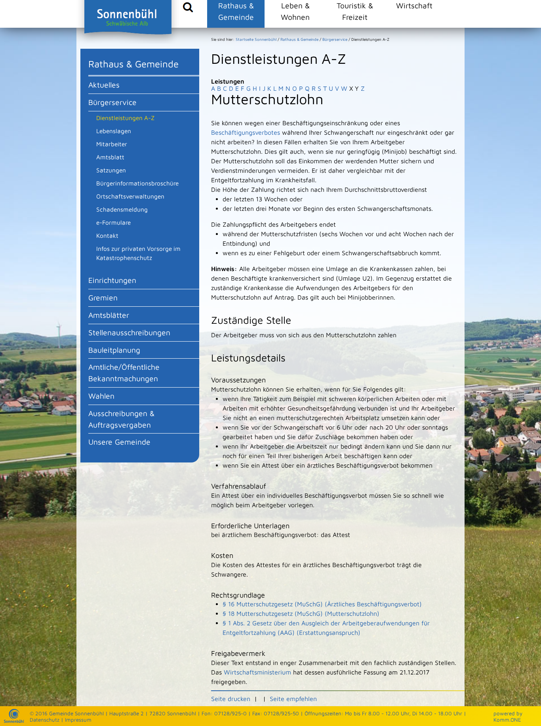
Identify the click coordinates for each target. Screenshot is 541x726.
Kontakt (107, 235)
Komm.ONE (507, 719)
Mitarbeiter (111, 143)
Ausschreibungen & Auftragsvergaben (121, 419)
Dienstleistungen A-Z (125, 117)
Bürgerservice (112, 102)
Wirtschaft (414, 5)
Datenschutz (44, 719)
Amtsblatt (110, 156)
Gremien (103, 297)
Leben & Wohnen (295, 11)
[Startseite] (14, 721)
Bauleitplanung (114, 349)
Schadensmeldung (122, 209)
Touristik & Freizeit (355, 11)
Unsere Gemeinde (119, 441)
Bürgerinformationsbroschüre (137, 183)
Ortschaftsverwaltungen (130, 196)
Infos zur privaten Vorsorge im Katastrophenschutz (138, 253)
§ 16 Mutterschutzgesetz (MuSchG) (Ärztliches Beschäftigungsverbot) (322, 604)
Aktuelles (104, 84)
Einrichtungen (112, 280)
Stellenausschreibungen (129, 332)
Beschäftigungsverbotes (245, 132)
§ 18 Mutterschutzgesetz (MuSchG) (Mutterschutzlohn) (301, 613)
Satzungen (111, 170)
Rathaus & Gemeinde (236, 11)
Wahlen (101, 395)
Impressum (78, 719)
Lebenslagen (113, 130)
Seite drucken (230, 698)
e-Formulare (113, 222)
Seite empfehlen (293, 698)
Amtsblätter (108, 314)
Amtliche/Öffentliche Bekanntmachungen (124, 372)
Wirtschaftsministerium (257, 672)
